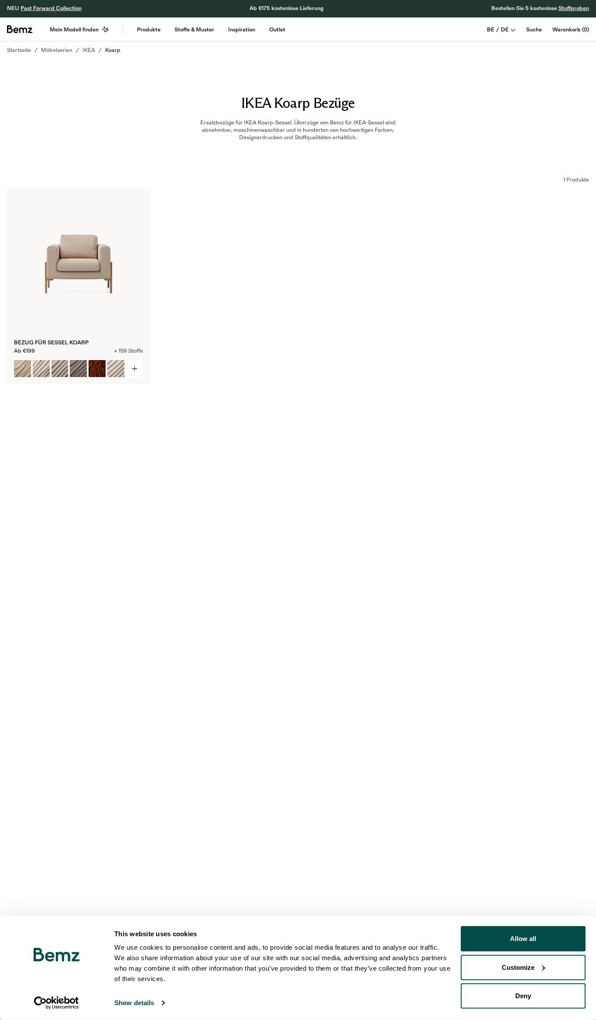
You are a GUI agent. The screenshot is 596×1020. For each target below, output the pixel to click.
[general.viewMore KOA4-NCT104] (134, 368)
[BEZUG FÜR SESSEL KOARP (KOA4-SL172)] (115, 368)
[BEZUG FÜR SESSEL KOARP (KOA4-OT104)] (60, 368)
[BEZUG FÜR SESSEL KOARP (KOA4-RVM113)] (97, 368)
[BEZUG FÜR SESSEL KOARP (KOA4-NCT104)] (22, 368)
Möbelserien (56, 50)
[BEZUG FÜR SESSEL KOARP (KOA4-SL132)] (41, 368)
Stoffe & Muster (194, 29)
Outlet (277, 29)
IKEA (88, 50)
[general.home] (19, 29)
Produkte (149, 29)
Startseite (19, 50)
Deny (523, 995)
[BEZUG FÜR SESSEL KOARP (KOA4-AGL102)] (78, 368)
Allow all (523, 938)
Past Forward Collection (51, 8)
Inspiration (241, 29)
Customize (518, 967)
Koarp (112, 50)
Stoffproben (573, 8)
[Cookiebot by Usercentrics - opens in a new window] (56, 1003)
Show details (134, 1002)
